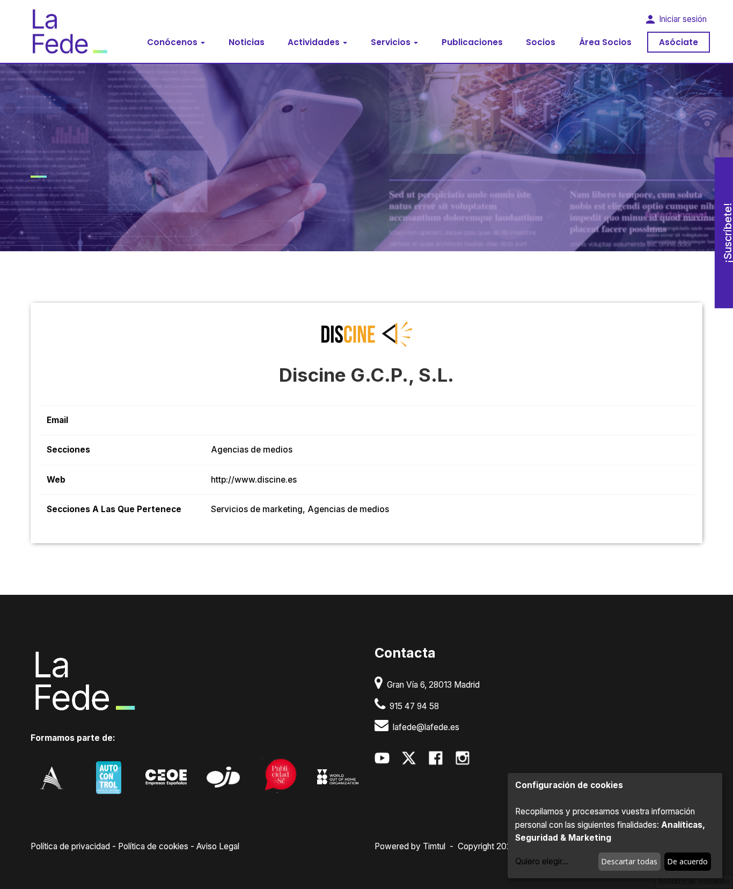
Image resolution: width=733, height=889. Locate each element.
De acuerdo (687, 861)
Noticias (247, 42)
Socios (540, 42)
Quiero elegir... (541, 861)
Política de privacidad (70, 846)
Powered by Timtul (410, 846)
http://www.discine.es (254, 480)
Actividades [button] (315, 42)
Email (57, 420)
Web (56, 480)
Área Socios (605, 42)
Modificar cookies (694, 881)
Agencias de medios (251, 450)
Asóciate (678, 42)
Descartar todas (629, 861)
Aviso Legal (217, 846)
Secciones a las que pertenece (114, 509)
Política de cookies (153, 846)
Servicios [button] (392, 42)
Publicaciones (472, 42)
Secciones (68, 450)
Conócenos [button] (173, 42)
